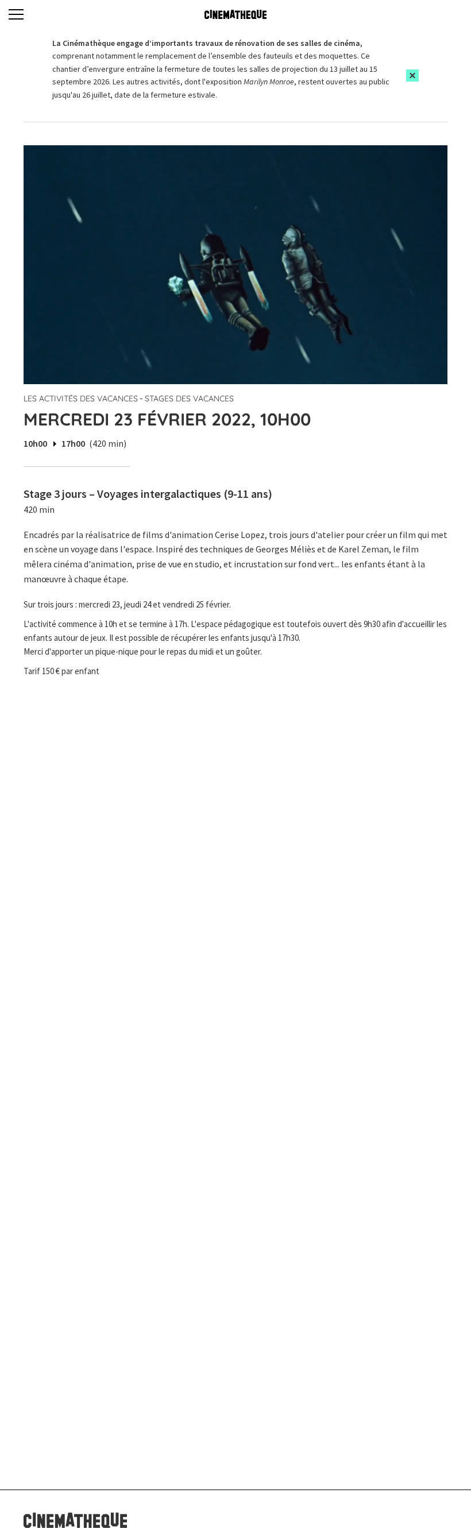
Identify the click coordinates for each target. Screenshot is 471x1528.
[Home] (235, 14)
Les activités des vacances (81, 398)
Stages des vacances (189, 398)
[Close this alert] (412, 75)
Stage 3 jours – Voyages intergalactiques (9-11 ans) (148, 493)
